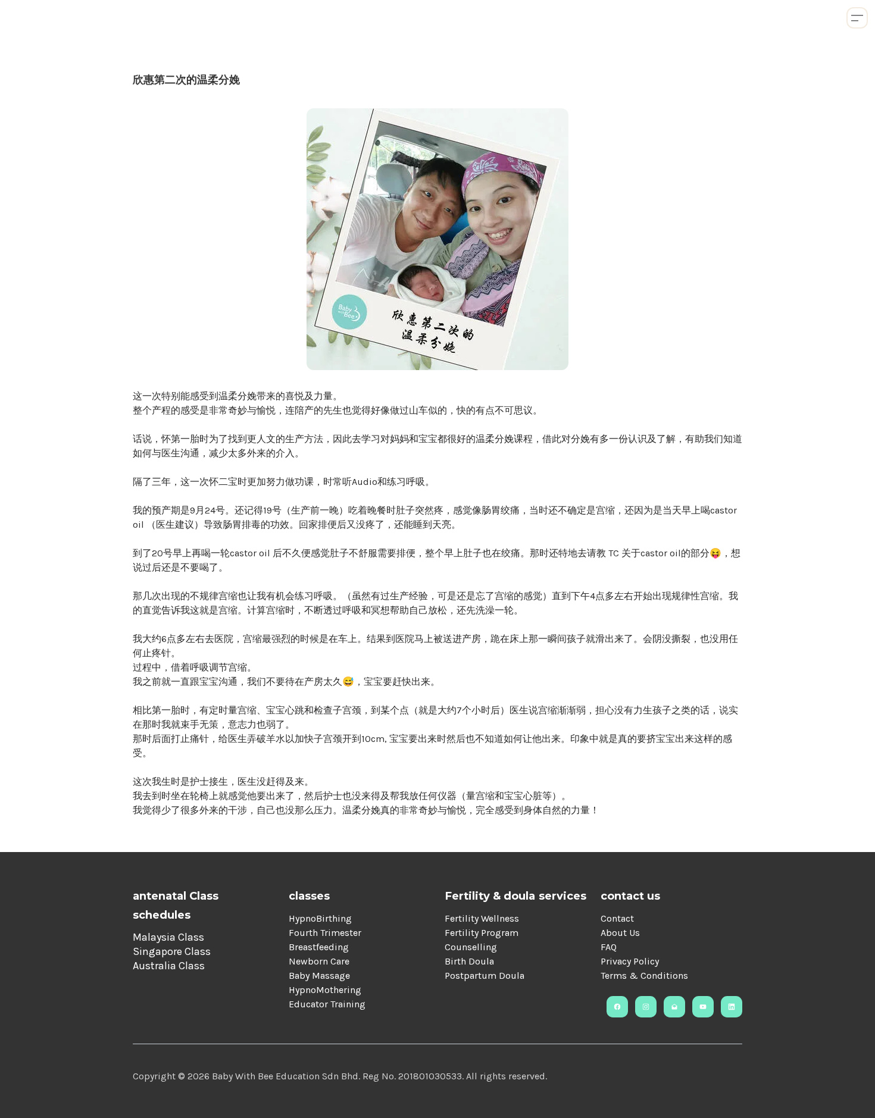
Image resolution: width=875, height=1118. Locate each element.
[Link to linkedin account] (731, 1007)
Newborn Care (319, 961)
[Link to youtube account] (703, 1007)
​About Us (620, 932)
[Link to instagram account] (646, 1007)
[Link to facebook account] (617, 1007)
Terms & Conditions (644, 975)
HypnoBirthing (320, 918)
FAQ (609, 947)
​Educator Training (327, 1004)
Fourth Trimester (325, 932)
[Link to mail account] (674, 1007)
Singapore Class (172, 951)
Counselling (471, 947)
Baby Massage (319, 975)
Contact (617, 918)
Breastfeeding (319, 947)
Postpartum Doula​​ (484, 975)
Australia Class (169, 965)
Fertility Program (481, 932)
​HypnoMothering (325, 989)
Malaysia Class (168, 937)
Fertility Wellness (482, 918)
